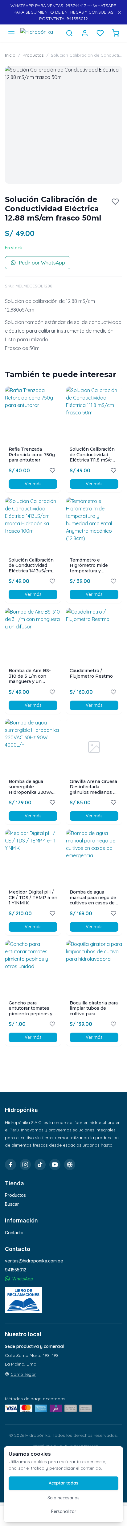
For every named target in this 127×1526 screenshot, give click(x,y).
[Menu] (11, 33)
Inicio (10, 55)
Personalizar (63, 1511)
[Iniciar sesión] (84, 33)
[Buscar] (69, 33)
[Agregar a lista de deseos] (115, 201)
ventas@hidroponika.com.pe (34, 1260)
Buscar (12, 1204)
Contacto (14, 1232)
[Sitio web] (69, 1164)
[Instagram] (25, 1164)
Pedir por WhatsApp (42, 263)
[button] (63, 125)
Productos (33, 55)
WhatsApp (22, 1278)
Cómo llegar (23, 1374)
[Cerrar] (119, 12)
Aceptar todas (63, 1483)
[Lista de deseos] (100, 33)
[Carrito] (115, 33)
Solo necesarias (63, 1498)
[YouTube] (54, 1164)
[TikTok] (40, 1164)
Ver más (33, 484)
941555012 (15, 1269)
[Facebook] (10, 1164)
